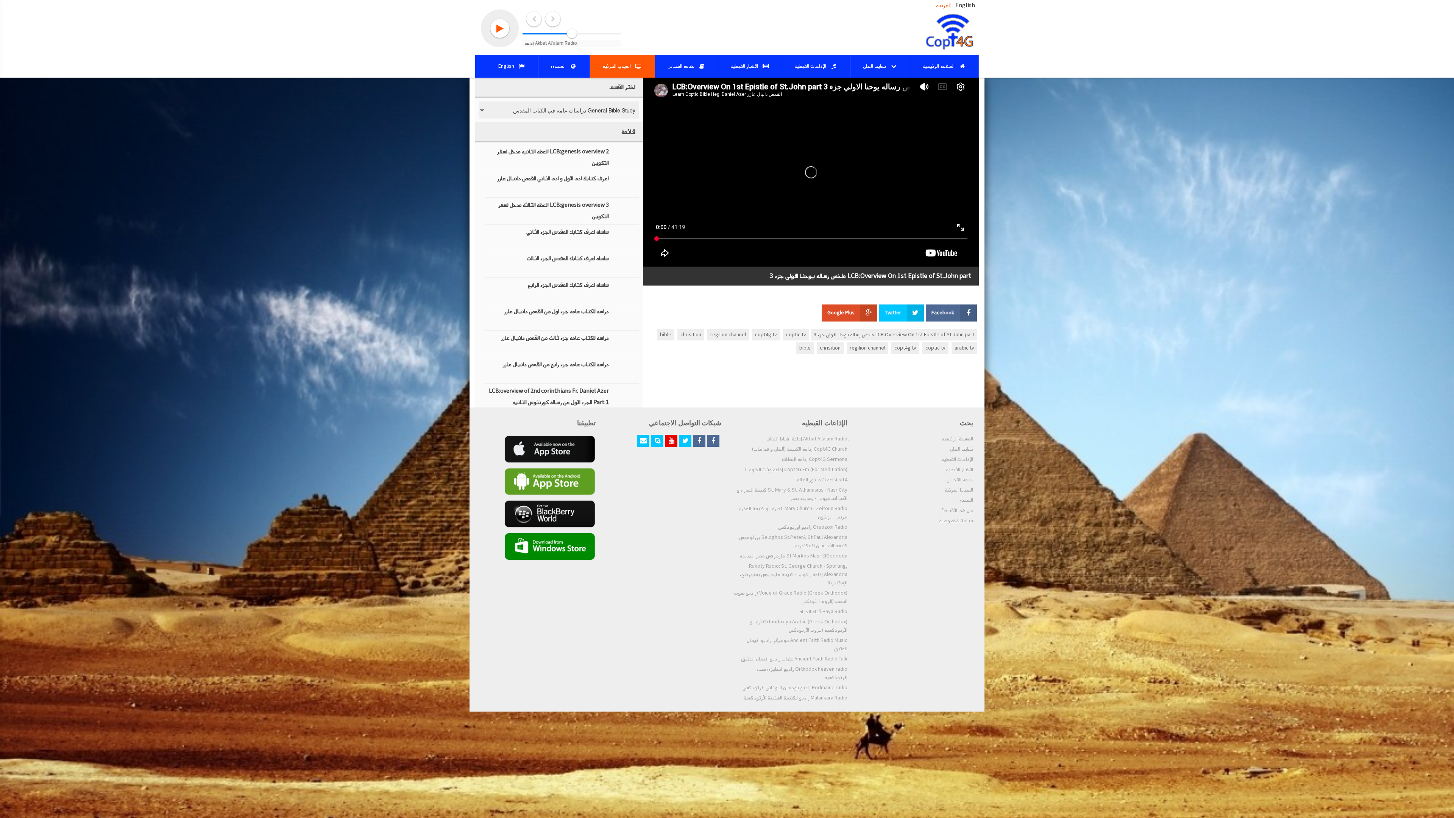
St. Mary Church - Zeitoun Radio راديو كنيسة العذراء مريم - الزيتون (792, 512)
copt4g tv (766, 334)
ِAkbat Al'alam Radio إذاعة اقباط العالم (806, 439)
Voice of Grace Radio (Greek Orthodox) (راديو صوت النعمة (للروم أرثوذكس (790, 597)
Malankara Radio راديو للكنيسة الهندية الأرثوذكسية (795, 698)
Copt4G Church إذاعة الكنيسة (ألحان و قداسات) (799, 449)
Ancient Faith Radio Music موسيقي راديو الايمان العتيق (797, 644)
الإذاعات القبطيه (957, 459)
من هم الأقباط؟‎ (957, 510)
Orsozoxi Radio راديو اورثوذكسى (812, 527)
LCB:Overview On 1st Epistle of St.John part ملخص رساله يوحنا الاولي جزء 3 (894, 334)
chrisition (690, 334)
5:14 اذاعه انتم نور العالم (821, 479)
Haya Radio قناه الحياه (823, 611)
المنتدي (965, 500)
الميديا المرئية (959, 490)
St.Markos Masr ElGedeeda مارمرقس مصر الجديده (793, 556)
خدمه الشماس (960, 479)
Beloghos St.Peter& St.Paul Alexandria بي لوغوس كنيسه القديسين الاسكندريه (793, 541)
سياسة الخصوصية (956, 520)
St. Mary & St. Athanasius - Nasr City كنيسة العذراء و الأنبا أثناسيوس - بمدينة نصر (792, 494)
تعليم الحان (961, 449)
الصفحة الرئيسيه (957, 439)
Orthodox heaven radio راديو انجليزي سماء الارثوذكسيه (802, 673)
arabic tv (964, 348)
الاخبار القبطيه (959, 469)
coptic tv (796, 334)
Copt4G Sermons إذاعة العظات (814, 459)
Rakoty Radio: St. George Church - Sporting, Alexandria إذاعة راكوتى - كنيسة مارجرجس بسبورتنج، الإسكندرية (793, 574)
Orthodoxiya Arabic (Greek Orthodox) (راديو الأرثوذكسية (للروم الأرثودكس (798, 626)
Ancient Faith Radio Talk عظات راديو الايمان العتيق (794, 659)
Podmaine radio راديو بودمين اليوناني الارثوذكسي (795, 687)
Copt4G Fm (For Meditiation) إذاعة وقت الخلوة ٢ (796, 469)
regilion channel (728, 334)
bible (665, 334)
